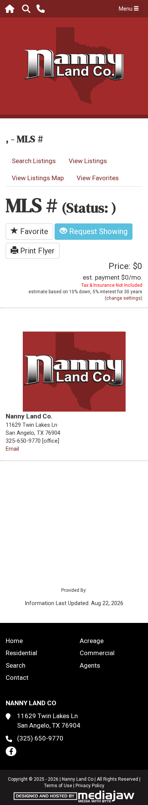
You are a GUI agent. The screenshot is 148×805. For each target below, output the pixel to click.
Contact (17, 677)
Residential (21, 653)
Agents (90, 665)
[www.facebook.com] (11, 751)
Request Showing (97, 231)
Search (15, 665)
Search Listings (34, 161)
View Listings (88, 161)
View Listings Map (38, 178)
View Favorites (98, 178)
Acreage (92, 641)
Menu (126, 9)
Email (12, 448)
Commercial (97, 653)
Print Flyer (36, 250)
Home (14, 641)
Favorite (33, 231)
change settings (123, 298)
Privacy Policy (90, 785)
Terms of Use (58, 785)
